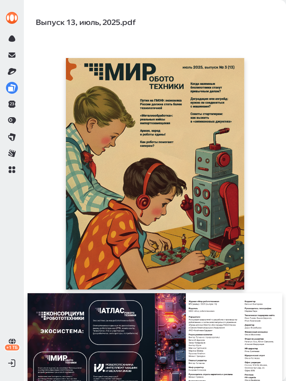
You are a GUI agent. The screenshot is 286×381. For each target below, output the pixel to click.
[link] (12, 18)
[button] (12, 170)
